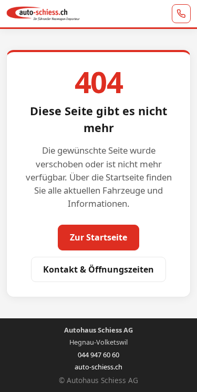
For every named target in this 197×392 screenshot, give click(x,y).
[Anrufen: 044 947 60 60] (181, 13)
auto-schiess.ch (98, 367)
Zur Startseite (98, 237)
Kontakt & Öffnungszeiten (98, 269)
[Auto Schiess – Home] (43, 14)
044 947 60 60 (98, 354)
